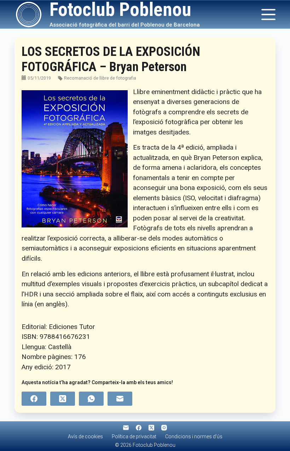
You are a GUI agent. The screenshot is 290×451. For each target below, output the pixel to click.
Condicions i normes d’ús (193, 436)
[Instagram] (164, 427)
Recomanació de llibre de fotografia (100, 78)
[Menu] (268, 14)
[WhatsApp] (91, 399)
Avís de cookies (85, 436)
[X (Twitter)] (62, 399)
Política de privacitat (134, 436)
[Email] (120, 399)
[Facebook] (34, 399)
